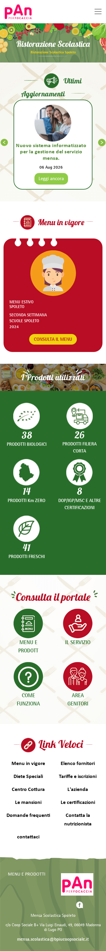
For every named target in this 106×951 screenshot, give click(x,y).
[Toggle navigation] (98, 11)
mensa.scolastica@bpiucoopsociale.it (53, 939)
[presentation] (4, 142)
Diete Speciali (28, 776)
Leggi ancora (51, 178)
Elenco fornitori (78, 763)
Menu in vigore (28, 763)
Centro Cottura (28, 789)
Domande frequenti (28, 815)
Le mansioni (28, 802)
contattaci (28, 837)
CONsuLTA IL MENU (53, 339)
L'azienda (77, 789)
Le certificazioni (78, 802)
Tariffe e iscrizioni (78, 776)
